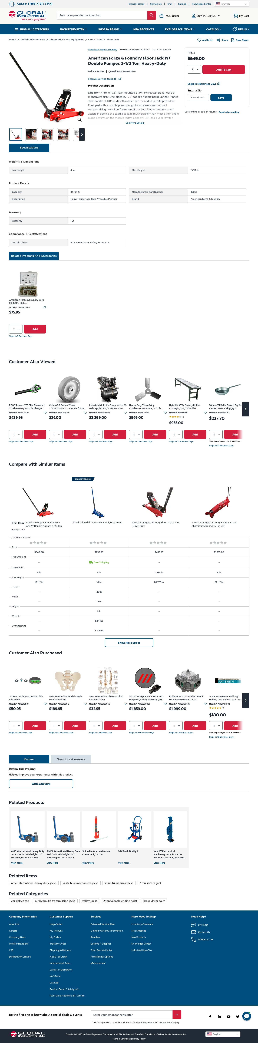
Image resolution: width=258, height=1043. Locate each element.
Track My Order (58, 944)
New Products (138, 937)
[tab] (29, 148)
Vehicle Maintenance (33, 39)
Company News (17, 937)
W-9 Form (55, 976)
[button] (231, 3)
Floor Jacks (113, 39)
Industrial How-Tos (141, 950)
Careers (13, 931)
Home (12, 39)
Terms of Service (166, 1022)
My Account (56, 931)
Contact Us (156, 4)
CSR (11, 950)
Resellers (95, 937)
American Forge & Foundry (102, 49)
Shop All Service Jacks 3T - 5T (104, 79)
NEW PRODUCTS (143, 29)
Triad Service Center (101, 950)
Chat (169, 4)
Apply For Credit (58, 957)
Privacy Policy (147, 1022)
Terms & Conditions (122, 1038)
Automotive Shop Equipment (66, 39)
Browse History (136, 4)
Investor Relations (18, 944)
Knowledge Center (201, 4)
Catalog (182, 4)
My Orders (55, 937)
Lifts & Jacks (95, 39)
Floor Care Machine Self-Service (67, 996)
